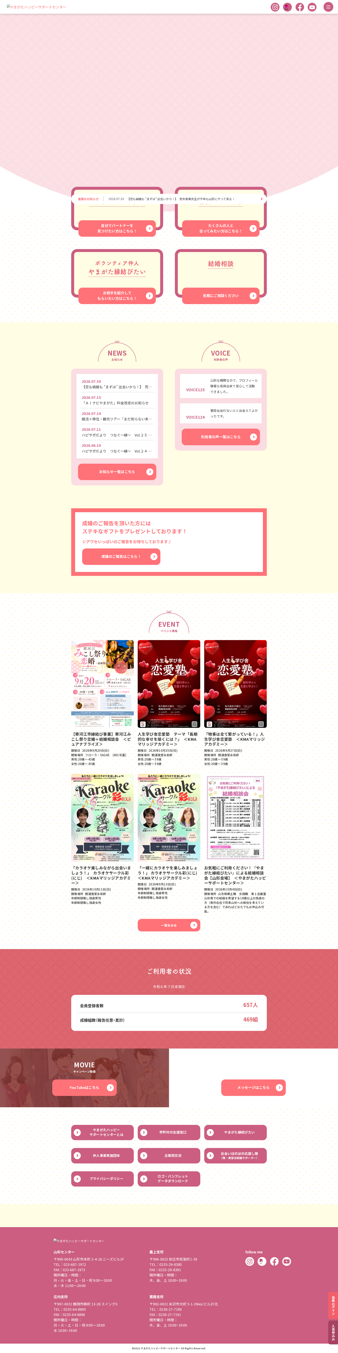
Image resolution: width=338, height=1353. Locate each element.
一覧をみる (169, 719)
